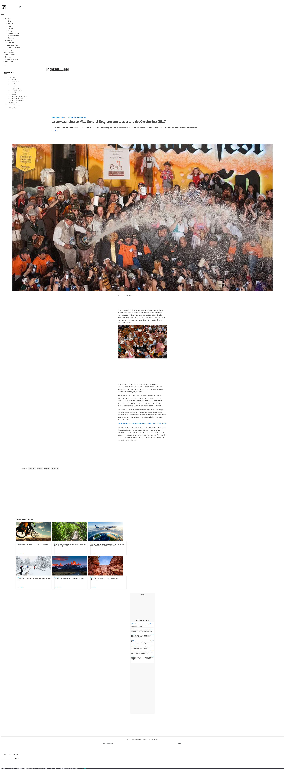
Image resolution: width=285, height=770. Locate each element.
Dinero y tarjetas (134, 645)
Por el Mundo (56, 117)
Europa (10, 31)
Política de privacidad (109, 743)
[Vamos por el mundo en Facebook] (4, 73)
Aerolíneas (9, 62)
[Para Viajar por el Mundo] (57, 69)
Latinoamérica (13, 33)
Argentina (11, 24)
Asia (9, 26)
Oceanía (11, 38)
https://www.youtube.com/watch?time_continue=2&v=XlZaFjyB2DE (142, 423)
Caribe (10, 28)
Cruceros (8, 57)
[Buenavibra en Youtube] (11, 73)
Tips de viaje (10, 54)
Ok (85, 768)
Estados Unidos (13, 35)
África (10, 21)
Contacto (179, 743)
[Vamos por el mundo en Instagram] (7, 73)
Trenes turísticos (11, 59)
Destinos (8, 19)
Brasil (132, 656)
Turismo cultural (14, 47)
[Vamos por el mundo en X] (9, 73)
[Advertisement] (88, 138)
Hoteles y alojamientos (9, 51)
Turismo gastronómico (12, 44)
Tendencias (133, 634)
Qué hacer (8, 40)
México (132, 628)
